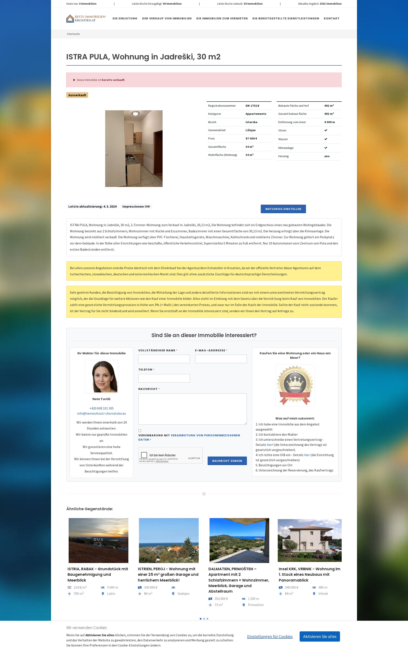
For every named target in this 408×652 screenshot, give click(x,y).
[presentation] (62, 565)
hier (269, 444)
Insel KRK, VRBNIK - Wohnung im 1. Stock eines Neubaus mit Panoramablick (239, 574)
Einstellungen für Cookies (270, 636)
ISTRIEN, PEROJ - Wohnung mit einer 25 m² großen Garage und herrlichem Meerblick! (97, 574)
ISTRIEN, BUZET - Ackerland (304, 569)
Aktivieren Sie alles (319, 636)
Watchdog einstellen (283, 209)
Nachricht (149, 389)
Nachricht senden (227, 461)
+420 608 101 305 (101, 408)
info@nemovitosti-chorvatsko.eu (101, 413)
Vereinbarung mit (189, 437)
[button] (200, 619)
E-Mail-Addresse (211, 350)
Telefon (146, 370)
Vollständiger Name (157, 350)
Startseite (73, 34)
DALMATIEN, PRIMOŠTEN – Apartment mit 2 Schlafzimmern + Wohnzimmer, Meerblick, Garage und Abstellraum (168, 580)
